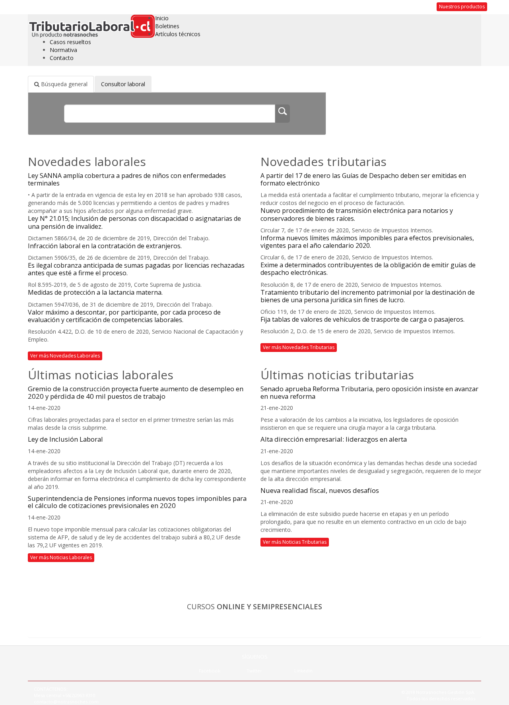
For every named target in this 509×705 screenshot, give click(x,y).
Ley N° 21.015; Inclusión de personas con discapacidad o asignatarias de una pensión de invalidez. (134, 222)
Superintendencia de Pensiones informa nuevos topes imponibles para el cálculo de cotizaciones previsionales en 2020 (137, 502)
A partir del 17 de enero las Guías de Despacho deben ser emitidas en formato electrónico (363, 179)
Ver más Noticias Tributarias (294, 542)
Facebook (209, 671)
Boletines (167, 26)
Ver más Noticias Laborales (61, 557)
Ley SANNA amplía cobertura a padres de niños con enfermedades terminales (127, 179)
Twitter (254, 671)
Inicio (162, 18)
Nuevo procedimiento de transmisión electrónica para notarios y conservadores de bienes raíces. (356, 214)
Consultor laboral (123, 84)
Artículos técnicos (177, 34)
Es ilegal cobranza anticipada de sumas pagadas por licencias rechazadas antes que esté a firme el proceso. (136, 269)
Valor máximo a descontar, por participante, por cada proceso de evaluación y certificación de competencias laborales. (124, 316)
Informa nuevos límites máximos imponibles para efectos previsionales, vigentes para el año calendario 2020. (367, 242)
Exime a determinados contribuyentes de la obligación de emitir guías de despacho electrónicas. (368, 269)
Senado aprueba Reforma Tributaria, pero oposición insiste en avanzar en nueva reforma (369, 392)
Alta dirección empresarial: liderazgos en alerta (333, 439)
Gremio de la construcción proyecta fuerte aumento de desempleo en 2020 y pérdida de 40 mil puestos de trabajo (135, 392)
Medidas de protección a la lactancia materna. (95, 292)
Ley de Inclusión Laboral (65, 439)
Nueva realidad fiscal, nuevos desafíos (319, 490)
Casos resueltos (70, 42)
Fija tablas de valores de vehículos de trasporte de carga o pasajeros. (362, 319)
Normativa (63, 50)
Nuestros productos (462, 6)
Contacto (62, 58)
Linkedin (303, 671)
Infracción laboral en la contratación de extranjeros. (105, 245)
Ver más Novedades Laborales (65, 355)
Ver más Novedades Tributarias (298, 347)
